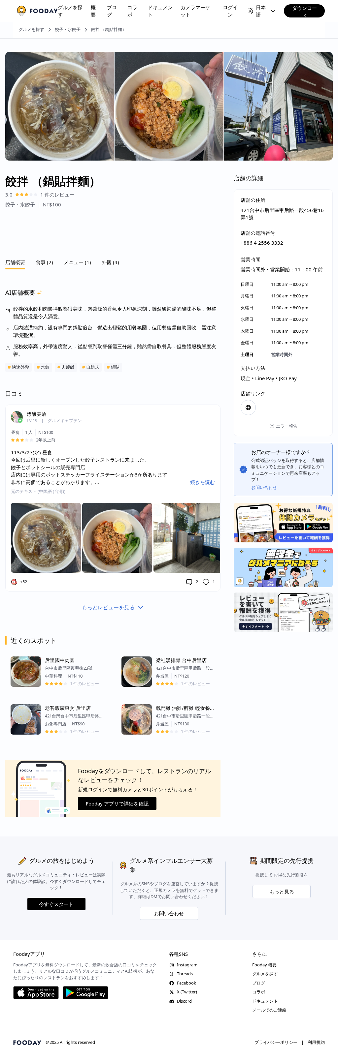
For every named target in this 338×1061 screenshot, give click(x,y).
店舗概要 (15, 262)
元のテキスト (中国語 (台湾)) (38, 491)
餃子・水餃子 (68, 29)
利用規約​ (316, 1042)
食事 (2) (44, 262)
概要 (93, 11)
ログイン (230, 11)
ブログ (112, 11)
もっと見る (281, 891)
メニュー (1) (77, 262)
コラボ (132, 11)
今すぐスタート (56, 904)
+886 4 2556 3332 (262, 242)
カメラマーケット (195, 11)
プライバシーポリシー (275, 1042)
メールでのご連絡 (269, 1010)
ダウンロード (304, 11)
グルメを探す (70, 11)
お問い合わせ (169, 913)
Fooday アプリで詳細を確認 (117, 803)
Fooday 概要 (264, 965)
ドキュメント (160, 11)
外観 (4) (110, 262)
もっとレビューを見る (108, 607)
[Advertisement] (112, 231)
